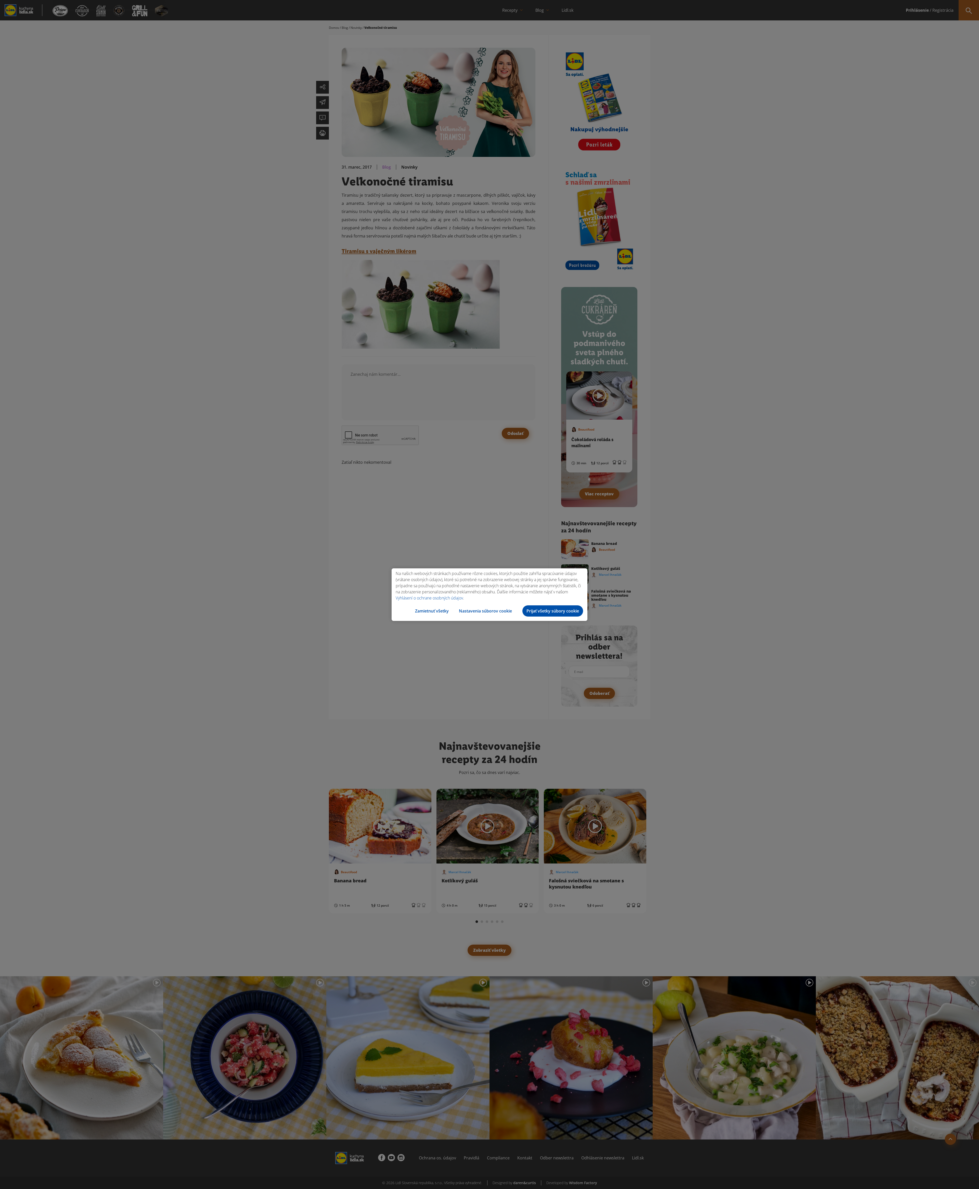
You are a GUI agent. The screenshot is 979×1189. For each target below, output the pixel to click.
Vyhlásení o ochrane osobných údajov (429, 598)
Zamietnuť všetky (432, 611)
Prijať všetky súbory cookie (552, 611)
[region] (489, 594)
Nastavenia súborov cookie (485, 611)
